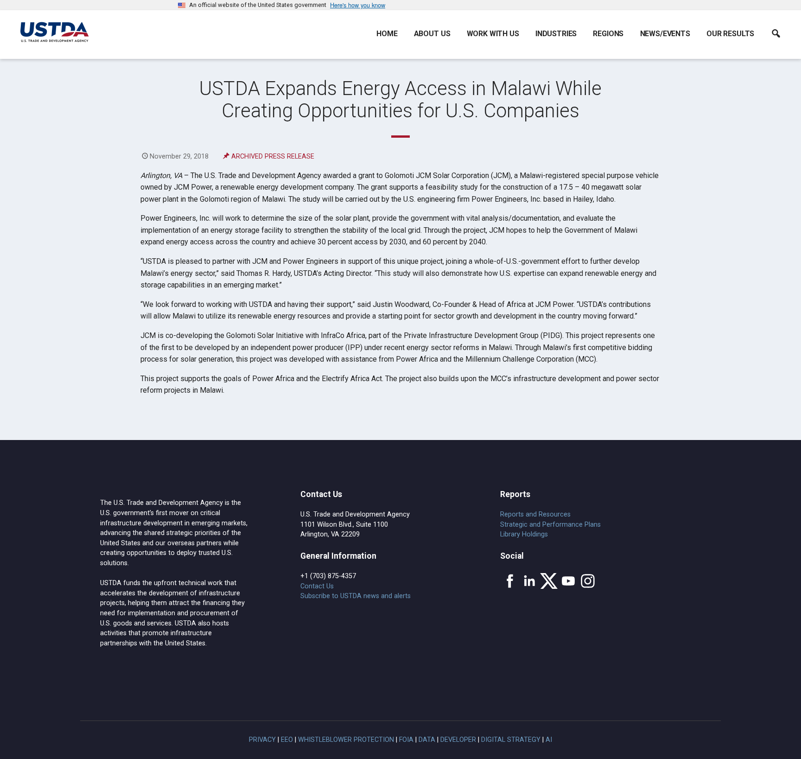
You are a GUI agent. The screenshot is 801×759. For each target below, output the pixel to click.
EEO (287, 740)
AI (549, 740)
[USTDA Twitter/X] (549, 581)
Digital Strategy (510, 740)
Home (386, 33)
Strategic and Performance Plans (550, 525)
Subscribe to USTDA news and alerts (355, 596)
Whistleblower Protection (346, 740)
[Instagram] (588, 581)
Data (427, 740)
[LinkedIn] (529, 581)
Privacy (262, 740)
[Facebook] (510, 581)
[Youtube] (568, 581)
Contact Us (317, 586)
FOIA (406, 740)
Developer (458, 740)
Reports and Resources (535, 514)
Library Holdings (524, 534)
